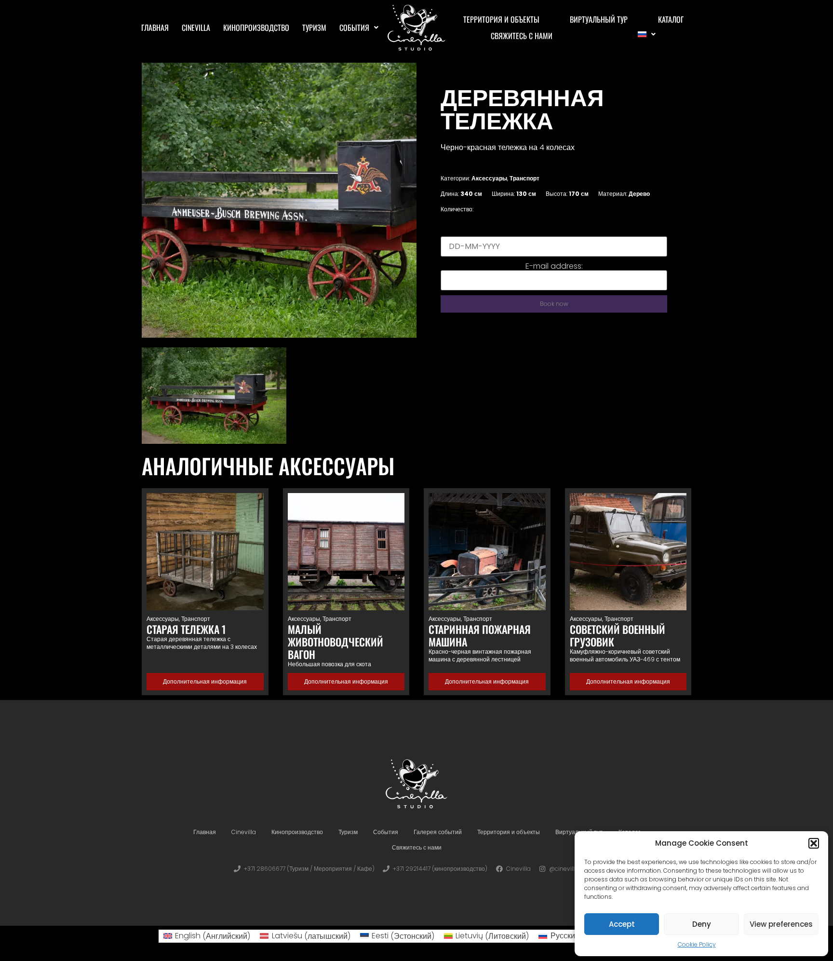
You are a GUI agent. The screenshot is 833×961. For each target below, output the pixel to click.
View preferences (781, 924)
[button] (814, 843)
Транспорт (524, 178)
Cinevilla (196, 27)
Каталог (671, 19)
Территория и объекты (501, 19)
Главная (155, 27)
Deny (701, 924)
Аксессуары (489, 178)
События (354, 27)
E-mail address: (554, 266)
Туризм (314, 27)
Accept (622, 924)
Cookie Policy (697, 944)
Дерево (639, 194)
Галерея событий (438, 832)
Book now (554, 304)
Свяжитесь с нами (521, 35)
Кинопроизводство (256, 27)
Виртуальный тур (599, 19)
